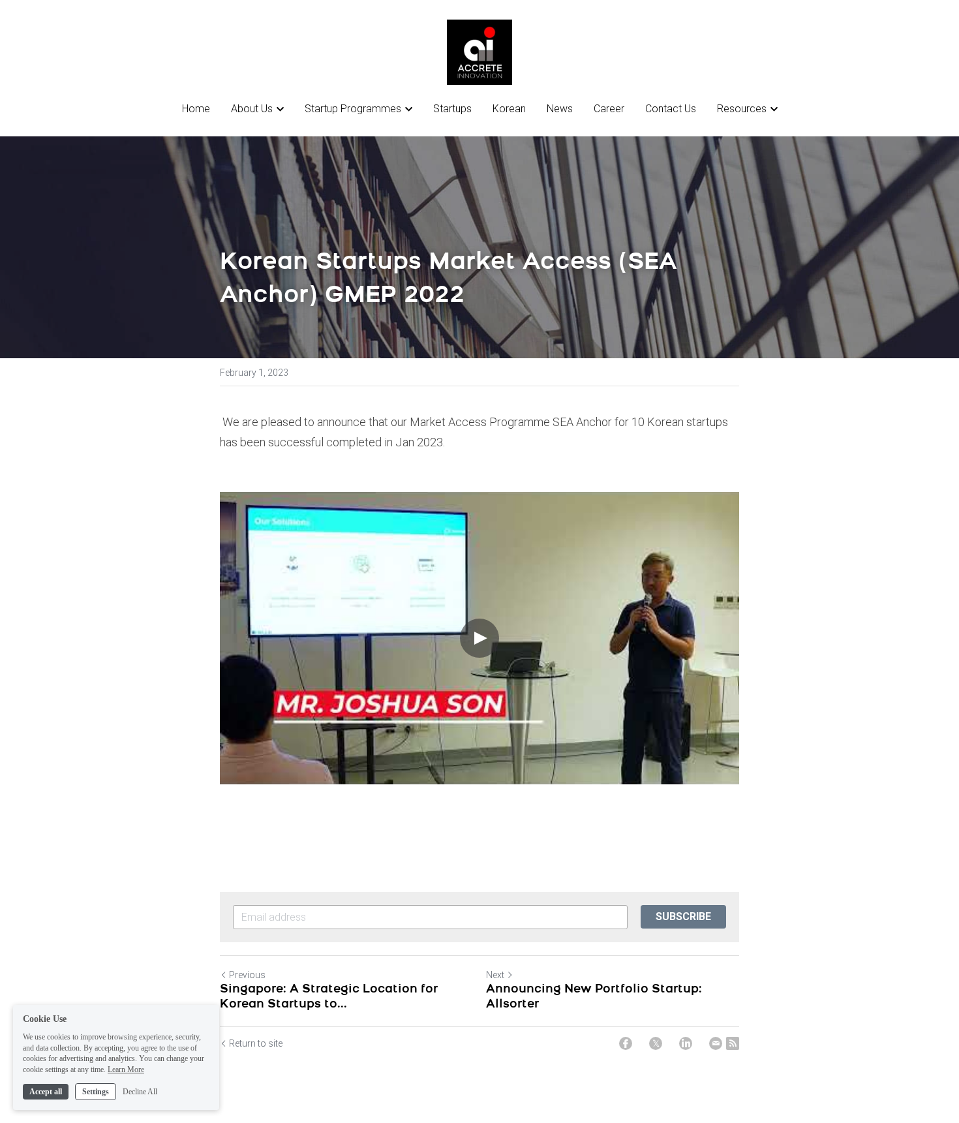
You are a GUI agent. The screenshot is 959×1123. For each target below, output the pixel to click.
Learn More (126, 1069)
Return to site (255, 1043)
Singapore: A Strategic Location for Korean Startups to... (329, 997)
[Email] (715, 1043)
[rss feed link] (732, 1043)
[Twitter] (655, 1043)
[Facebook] (625, 1043)
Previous (247, 975)
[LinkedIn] (685, 1043)
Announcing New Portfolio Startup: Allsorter (594, 997)
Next (495, 975)
